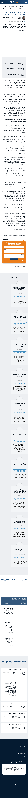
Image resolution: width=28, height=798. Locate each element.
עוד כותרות (14, 650)
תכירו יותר (14, 772)
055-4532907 (21, 529)
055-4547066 (21, 441)
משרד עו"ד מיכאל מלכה (19, 375)
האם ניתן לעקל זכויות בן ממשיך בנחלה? (16, 75)
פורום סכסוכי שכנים (23, 717)
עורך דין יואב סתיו (19, 317)
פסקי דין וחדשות (19, 6)
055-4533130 (21, 324)
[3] (21, 267)
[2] (20, 267)
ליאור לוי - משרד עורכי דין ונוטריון (19, 491)
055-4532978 (21, 297)
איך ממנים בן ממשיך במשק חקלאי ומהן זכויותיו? (14, 63)
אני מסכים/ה (16, 261)
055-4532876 (21, 471)
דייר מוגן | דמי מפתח (22, 707)
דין (25, 6)
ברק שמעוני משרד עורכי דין (17, 602)
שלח (14, 259)
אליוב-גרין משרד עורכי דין (19, 345)
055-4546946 (21, 558)
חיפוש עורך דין (23, 746)
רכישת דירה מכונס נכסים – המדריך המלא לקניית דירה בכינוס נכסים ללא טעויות (8, 608)
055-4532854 (21, 412)
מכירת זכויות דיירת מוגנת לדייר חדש (16, 704)
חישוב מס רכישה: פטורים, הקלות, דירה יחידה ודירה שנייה (8, 638)
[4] (23, 267)
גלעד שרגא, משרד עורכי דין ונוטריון (12, 18)
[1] (19, 267)
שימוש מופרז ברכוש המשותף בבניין (16, 724)
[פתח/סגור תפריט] (26, 2)
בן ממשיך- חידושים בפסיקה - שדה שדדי (15, 69)
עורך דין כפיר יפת (19, 434)
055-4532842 (21, 383)
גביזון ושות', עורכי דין (19, 550)
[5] (24, 267)
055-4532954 (21, 353)
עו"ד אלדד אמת (19, 464)
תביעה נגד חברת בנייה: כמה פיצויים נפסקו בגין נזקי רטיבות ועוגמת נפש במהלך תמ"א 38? (8, 625)
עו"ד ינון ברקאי (19, 521)
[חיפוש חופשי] (2, 2)
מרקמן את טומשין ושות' (19, 289)
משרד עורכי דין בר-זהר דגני (19, 404)
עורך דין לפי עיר (22, 750)
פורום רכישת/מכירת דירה (21, 673)
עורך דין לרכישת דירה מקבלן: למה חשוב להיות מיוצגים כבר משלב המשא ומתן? (16, 599)
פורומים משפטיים (22, 753)
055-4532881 (21, 499)
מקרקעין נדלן (11, 6)
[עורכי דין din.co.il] (14, 2)
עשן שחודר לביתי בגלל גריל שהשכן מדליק (14, 713)
